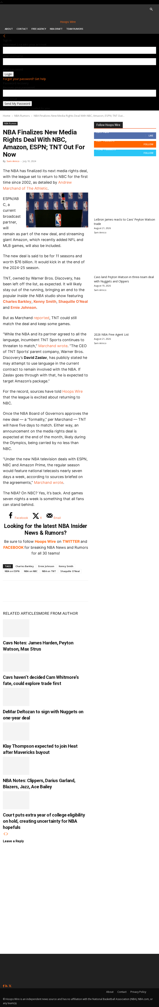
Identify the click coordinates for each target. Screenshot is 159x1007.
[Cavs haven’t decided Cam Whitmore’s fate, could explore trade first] (16, 662)
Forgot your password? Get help (24, 79)
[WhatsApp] (36, 591)
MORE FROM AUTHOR (58, 613)
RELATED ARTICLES (20, 613)
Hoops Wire (72, 391)
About (9, 28)
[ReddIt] (50, 591)
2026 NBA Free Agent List (111, 334)
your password (13, 69)
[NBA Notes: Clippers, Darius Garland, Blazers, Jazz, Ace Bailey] (16, 766)
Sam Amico (13, 161)
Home (6, 116)
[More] (77, 591)
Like (151, 135)
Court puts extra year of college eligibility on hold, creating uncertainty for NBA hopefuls (44, 821)
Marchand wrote (52, 346)
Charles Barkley (17, 301)
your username (13, 56)
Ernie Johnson (23, 307)
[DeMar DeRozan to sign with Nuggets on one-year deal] (16, 697)
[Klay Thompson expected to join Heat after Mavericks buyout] (16, 731)
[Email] (64, 591)
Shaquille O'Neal (70, 571)
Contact (22, 28)
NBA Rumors (22, 116)
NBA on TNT (49, 571)
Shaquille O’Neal (73, 301)
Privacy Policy (138, 992)
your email (10, 99)
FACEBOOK (13, 547)
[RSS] (6, 986)
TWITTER (71, 541)
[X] (23, 591)
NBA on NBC (30, 571)
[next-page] (7, 834)
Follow (148, 144)
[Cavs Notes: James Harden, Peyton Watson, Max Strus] (16, 628)
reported (41, 318)
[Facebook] (9, 591)
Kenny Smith (45, 301)
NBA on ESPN (12, 571)
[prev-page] (4, 834)
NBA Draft (56, 28)
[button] (151, 9)
